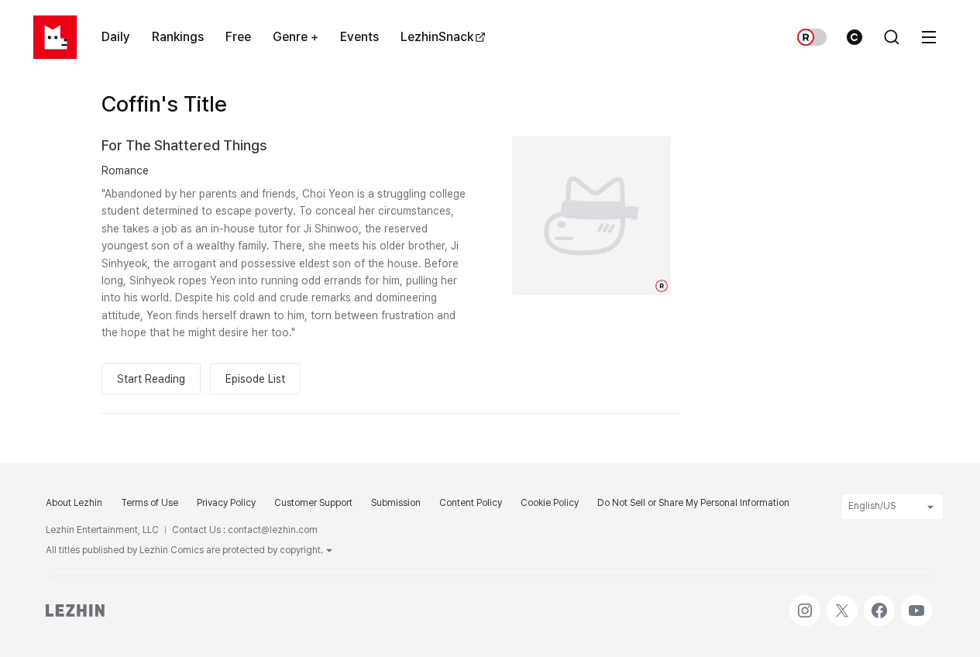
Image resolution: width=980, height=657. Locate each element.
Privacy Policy (226, 502)
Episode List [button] (255, 379)
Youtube (916, 603)
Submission (396, 502)
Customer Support (313, 502)
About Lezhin (74, 502)
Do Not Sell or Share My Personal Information (693, 502)
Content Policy (470, 502)
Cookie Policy (550, 502)
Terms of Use (149, 502)
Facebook (879, 603)
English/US (872, 505)
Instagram (804, 603)
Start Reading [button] (151, 379)
